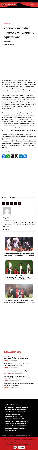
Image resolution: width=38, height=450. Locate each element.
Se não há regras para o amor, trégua (16, 371)
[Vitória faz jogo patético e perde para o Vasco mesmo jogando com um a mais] (19, 244)
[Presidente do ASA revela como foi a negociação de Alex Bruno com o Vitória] (19, 291)
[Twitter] (15, 203)
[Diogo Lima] (7, 211)
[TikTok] (11, 203)
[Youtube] (19, 203)
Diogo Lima (9, 41)
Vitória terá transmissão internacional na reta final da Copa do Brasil (19, 384)
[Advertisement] (19, 58)
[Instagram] (7, 203)
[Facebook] (3, 203)
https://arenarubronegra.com (9, 220)
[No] (36, 443)
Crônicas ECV (7, 373)
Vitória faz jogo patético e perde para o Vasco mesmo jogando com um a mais (19, 254)
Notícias (7, 23)
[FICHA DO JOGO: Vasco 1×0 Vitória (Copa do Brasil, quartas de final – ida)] (19, 267)
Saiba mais (22, 447)
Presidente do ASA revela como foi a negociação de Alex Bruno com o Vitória (19, 301)
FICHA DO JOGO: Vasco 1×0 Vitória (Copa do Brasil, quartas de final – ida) (19, 278)
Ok (15, 447)
